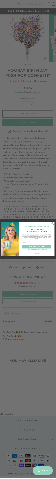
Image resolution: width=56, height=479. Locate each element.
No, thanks (36, 253)
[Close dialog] (53, 223)
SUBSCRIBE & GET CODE (36, 247)
